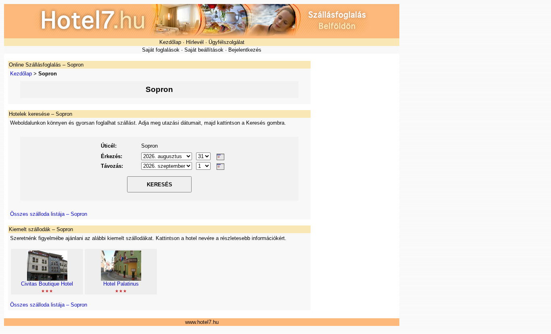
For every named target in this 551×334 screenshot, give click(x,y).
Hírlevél (195, 42)
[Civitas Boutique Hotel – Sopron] (47, 279)
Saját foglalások (160, 50)
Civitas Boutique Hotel (47, 284)
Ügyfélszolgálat (226, 42)
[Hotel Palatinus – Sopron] (121, 279)
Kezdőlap (170, 42)
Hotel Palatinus (121, 284)
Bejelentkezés (244, 50)
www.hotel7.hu (202, 322)
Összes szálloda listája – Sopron (48, 214)
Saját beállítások (203, 50)
